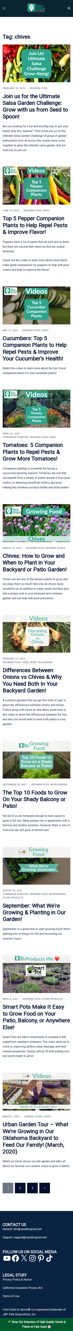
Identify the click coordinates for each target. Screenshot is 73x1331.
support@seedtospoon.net (30, 1237)
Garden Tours (33, 1116)
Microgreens (58, 784)
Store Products (13, 897)
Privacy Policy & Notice (17, 1279)
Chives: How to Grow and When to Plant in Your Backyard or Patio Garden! (35, 562)
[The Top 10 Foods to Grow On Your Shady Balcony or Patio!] (36, 759)
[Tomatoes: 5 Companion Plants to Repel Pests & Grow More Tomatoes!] (36, 408)
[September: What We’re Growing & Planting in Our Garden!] (36, 865)
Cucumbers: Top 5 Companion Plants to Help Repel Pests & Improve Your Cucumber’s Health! (35, 348)
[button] (69, 8)
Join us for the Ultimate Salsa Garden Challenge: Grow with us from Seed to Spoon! (35, 106)
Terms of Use (11, 1296)
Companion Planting (15, 437)
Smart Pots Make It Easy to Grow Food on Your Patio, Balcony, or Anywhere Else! (36, 1016)
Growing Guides (55, 548)
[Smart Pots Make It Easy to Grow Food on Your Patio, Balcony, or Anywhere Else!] (36, 974)
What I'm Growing (41, 662)
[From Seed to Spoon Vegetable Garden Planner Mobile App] (36, 8)
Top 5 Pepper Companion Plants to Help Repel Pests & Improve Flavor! (35, 225)
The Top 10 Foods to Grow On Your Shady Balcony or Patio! (35, 799)
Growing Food (39, 88)
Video (46, 210)
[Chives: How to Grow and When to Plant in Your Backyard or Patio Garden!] (36, 523)
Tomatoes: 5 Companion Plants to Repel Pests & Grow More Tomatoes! (33, 452)
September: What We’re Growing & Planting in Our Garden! (34, 912)
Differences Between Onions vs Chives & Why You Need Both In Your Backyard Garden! (32, 680)
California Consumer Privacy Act (22, 1288)
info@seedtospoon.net (27, 1229)
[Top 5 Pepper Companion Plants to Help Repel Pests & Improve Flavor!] (36, 185)
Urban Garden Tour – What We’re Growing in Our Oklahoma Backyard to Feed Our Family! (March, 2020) (35, 1138)
